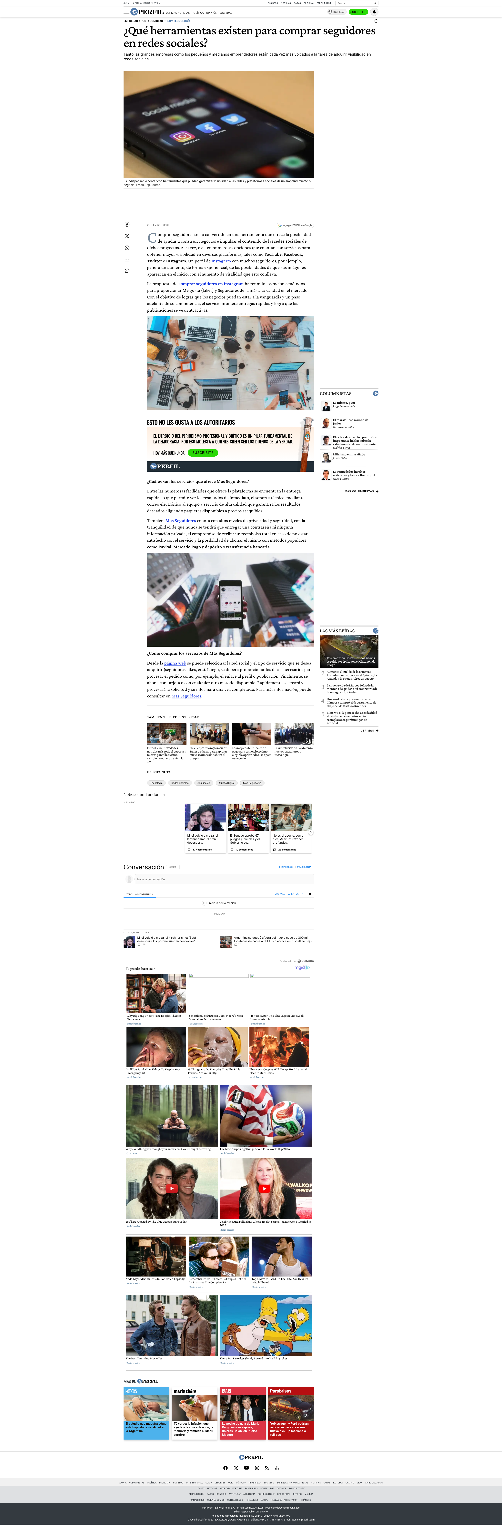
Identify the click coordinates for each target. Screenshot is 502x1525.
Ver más (367, 730)
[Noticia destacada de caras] (243, 1392)
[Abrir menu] (126, 12)
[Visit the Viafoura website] (305, 961)
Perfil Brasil (324, 3)
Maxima (309, 1494)
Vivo (359, 1482)
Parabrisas (251, 1488)
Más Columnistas (359, 491)
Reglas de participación (284, 1500)
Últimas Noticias (178, 13)
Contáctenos (235, 1500)
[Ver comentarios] (375, 22)
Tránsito (306, 1500)
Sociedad (225, 13)
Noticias (286, 3)
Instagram (221, 260)
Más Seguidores (181, 520)
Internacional (194, 1482)
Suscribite (358, 12)
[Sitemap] (277, 1468)
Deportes (220, 1482)
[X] (236, 1468)
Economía (164, 1482)
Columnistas (335, 393)
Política (198, 13)
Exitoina (338, 1482)
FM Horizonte (297, 1488)
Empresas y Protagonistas (292, 1482)
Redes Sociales (180, 783)
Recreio (297, 1494)
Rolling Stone (266, 1494)
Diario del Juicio (374, 1482)
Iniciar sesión (286, 867)
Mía (272, 1488)
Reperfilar (255, 1482)
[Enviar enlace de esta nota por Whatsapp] (127, 247)
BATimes (281, 1488)
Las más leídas (337, 631)
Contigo (221, 1494)
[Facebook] (225, 1468)
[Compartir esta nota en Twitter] (127, 236)
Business (273, 3)
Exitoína (309, 3)
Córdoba (241, 1482)
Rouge (263, 1488)
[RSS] (267, 1468)
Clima (209, 1482)
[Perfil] (147, 1381)
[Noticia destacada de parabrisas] (291, 1392)
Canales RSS (197, 1500)
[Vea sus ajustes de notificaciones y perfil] (374, 12)
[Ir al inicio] (147, 11)
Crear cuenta (303, 867)
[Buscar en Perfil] (375, 3)
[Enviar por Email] (127, 259)
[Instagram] (257, 1468)
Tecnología (156, 783)
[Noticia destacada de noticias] (146, 1392)
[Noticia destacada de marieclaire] (194, 1392)
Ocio (230, 1482)
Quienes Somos (216, 1500)
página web (175, 662)
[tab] (140, 894)
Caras (297, 3)
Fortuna (237, 1488)
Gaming (350, 1482)
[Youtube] (246, 1468)
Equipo (264, 1500)
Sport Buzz (283, 1494)
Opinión (211, 13)
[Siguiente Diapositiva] (310, 832)
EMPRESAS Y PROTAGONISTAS (143, 21)
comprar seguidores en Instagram (211, 283)
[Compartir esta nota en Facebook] (127, 224)
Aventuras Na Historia (242, 1494)
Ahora (122, 1482)
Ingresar (339, 11)
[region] (219, 914)
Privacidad (252, 1500)
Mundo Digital (226, 783)
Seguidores (203, 783)
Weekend (225, 1488)
